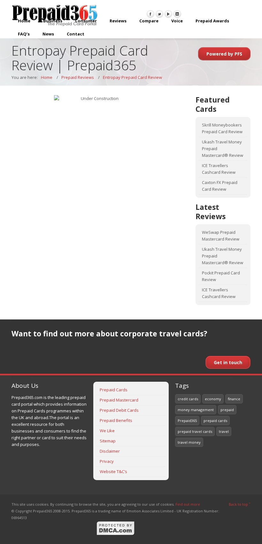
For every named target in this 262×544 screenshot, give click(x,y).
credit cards (188, 398)
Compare (148, 21)
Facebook (150, 14)
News (48, 34)
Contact (75, 34)
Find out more (187, 504)
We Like (107, 430)
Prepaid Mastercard (119, 400)
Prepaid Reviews (77, 77)
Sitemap (108, 441)
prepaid (227, 409)
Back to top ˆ (239, 504)
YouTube (168, 14)
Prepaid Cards (113, 390)
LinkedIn (177, 14)
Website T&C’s (113, 471)
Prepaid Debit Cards (119, 410)
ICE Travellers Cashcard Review (218, 169)
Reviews (118, 21)
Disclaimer (110, 451)
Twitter (159, 14)
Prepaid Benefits (116, 420)
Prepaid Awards (212, 21)
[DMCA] (115, 534)
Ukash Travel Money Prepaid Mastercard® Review (222, 148)
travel (224, 431)
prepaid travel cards (195, 431)
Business (52, 21)
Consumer (86, 21)
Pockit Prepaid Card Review (221, 276)
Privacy (107, 461)
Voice (177, 21)
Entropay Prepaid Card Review (132, 77)
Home (24, 21)
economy (213, 398)
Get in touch (228, 362)
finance (234, 398)
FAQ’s (24, 34)
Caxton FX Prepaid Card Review (219, 186)
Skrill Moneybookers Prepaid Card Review (222, 128)
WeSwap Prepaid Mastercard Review (220, 235)
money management (196, 409)
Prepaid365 (187, 420)
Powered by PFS (224, 54)
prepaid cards (215, 420)
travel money (189, 442)
